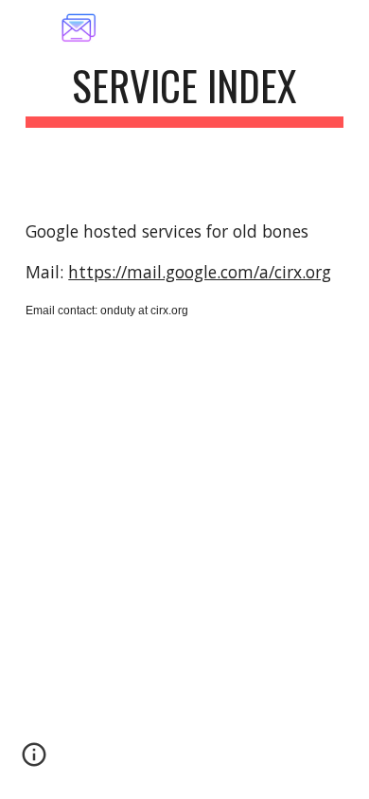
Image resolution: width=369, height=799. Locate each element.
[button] (34, 761)
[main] (184, 94)
